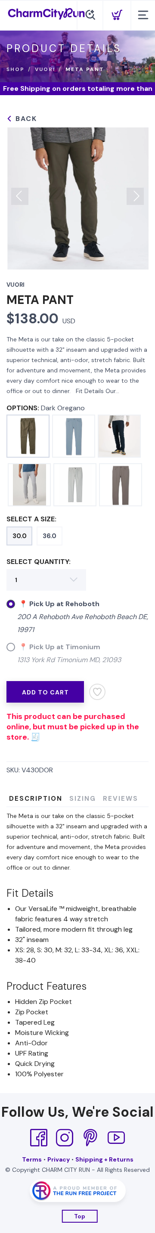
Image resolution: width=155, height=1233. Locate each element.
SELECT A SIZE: (31, 519)
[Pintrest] (90, 1138)
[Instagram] (65, 1138)
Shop (15, 69)
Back (25, 118)
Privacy (58, 1159)
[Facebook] (39, 1138)
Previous (19, 196)
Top (80, 1216)
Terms (32, 1159)
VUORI (45, 69)
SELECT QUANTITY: (38, 561)
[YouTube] (116, 1138)
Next (135, 196)
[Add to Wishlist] (97, 692)
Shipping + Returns (104, 1159)
